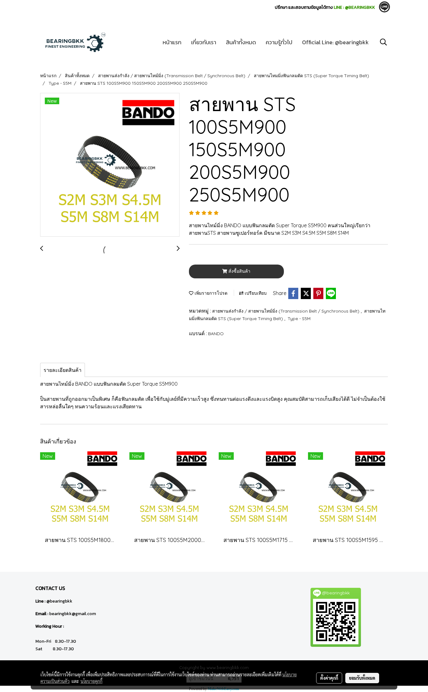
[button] (383, 42)
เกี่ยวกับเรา (203, 42)
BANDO (216, 333)
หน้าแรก (172, 42)
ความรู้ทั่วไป (279, 42)
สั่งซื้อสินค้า (238, 271)
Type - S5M (299, 318)
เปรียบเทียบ (255, 293)
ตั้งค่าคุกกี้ (329, 678)
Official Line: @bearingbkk (335, 42)
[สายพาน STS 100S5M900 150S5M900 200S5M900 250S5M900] (109, 165)
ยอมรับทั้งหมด (362, 678)
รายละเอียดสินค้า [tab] (62, 370)
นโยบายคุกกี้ (91, 681)
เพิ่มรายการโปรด (210, 293)
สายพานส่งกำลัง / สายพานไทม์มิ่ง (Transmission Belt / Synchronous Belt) (286, 311)
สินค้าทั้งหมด (241, 42)
